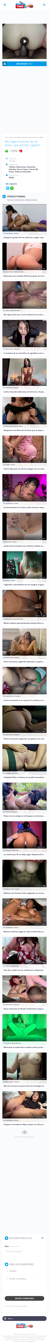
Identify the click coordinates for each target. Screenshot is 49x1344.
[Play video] (24, 41)
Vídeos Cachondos (23, 171)
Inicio (6, 137)
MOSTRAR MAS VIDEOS (24, 1137)
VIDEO (24, 64)
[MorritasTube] (24, 4)
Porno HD (34, 169)
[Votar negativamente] (21, 151)
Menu (10, 1318)
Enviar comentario (24, 1298)
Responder (39, 1247)
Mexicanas (21, 167)
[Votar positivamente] (6, 151)
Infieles (11, 137)
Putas (11, 171)
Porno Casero (23, 169)
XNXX (11, 177)
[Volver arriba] (44, 1339)
